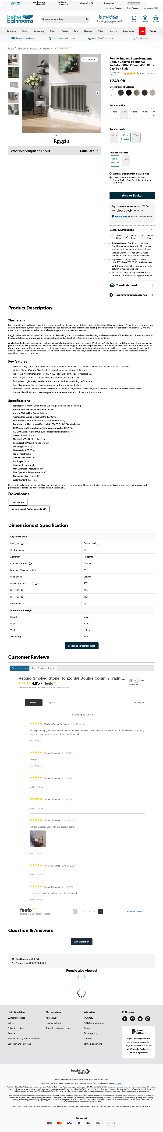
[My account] (145, 18)
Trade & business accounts (58, 1028)
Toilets (53, 31)
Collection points (16, 1028)
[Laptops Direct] (62, 3)
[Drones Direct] (86, 3)
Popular (51, 702)
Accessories (128, 31)
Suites (100, 31)
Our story (88, 1018)
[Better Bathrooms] (15, 3)
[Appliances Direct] (38, 3)
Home (11, 48)
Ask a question (81, 941)
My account (51, 1018)
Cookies (88, 1038)
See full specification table (81, 645)
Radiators (34, 48)
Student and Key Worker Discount (24, 1038)
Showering (38, 31)
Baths (24, 31)
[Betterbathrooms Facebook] (124, 1020)
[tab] (20, 668)
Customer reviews (20, 668)
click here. (118, 1083)
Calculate (87, 151)
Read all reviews (135, 911)
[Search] (87, 19)
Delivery (11, 1023)
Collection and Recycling (19, 1044)
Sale (142, 31)
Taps (76, 31)
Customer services (16, 1018)
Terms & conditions (93, 1044)
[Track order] (134, 18)
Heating (88, 31)
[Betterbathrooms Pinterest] (132, 1020)
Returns (11, 1033)
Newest (33, 702)
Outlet (153, 31)
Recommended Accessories (128, 294)
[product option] (113, 93)
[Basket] (155, 17)
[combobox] (65, 19)
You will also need (123, 285)
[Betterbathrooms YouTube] (140, 1020)
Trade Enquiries (133, 8)
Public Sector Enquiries (113, 8)
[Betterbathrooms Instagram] (147, 1020)
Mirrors (113, 31)
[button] (97, 93)
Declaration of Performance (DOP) (29, 508)
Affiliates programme (94, 1023)
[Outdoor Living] (133, 3)
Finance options (53, 1023)
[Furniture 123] (109, 3)
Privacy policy (90, 1033)
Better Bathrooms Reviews (43, 668)
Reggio (46, 48)
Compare (91, 59)
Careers (87, 1028)
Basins (65, 31)
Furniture (11, 31)
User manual (18, 502)
